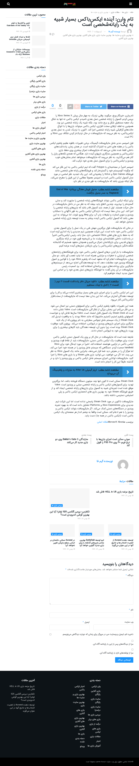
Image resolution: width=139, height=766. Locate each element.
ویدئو (43, 174)
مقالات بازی (115, 12)
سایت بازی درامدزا (37, 91)
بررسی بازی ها (57, 505)
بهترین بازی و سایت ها (99, 12)
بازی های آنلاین (89, 35)
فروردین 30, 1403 (22, 31)
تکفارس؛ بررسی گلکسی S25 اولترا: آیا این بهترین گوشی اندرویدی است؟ (69, 513)
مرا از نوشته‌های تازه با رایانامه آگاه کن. (116, 652)
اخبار (43, 122)
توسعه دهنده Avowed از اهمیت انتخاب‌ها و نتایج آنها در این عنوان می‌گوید (122, 542)
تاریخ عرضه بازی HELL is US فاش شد (114, 492)
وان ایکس (41, 76)
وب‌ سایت (129, 622)
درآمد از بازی (39, 107)
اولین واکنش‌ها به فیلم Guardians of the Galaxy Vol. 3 (18, 25)
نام (131, 609)
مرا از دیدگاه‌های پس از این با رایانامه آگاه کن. (113, 644)
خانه (131, 12)
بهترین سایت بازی (103, 35)
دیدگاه (129, 575)
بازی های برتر (39, 102)
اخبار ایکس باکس (37, 133)
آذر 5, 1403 (24, 58)
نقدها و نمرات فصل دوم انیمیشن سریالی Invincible (19, 38)
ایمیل (86, 622)
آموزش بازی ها (39, 128)
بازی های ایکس (38, 112)
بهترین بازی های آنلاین (72, 35)
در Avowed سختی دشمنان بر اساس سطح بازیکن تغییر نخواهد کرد (62, 542)
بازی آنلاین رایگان (37, 81)
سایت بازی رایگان (37, 86)
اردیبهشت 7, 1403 (94, 31)
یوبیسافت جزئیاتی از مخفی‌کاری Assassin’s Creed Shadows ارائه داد (18, 52)
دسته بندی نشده (38, 169)
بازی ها (125, 12)
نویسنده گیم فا (114, 31)
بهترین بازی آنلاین (126, 38)
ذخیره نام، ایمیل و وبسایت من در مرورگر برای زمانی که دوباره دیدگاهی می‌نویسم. (97, 634)
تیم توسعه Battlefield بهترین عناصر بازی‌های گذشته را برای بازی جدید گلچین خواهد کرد (91, 542)
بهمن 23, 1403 (126, 495)
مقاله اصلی (102, 422)
